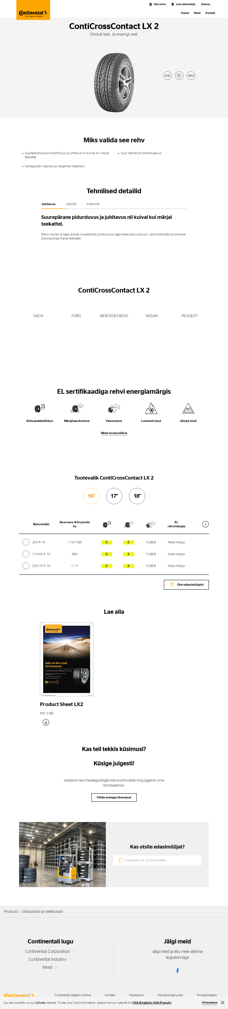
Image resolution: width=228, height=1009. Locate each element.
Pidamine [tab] (93, 204)
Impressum (136, 995)
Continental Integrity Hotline (73, 995)
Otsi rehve (160, 4)
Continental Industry (47, 959)
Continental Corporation (47, 951)
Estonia (205, 4)
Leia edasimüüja (185, 4)
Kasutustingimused (170, 995)
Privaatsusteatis (207, 995)
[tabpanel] (114, 226)
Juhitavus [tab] (48, 204)
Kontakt (210, 13)
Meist (197, 13)
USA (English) (142, 1002)
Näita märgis (176, 542)
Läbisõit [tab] (71, 204)
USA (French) (162, 1002)
